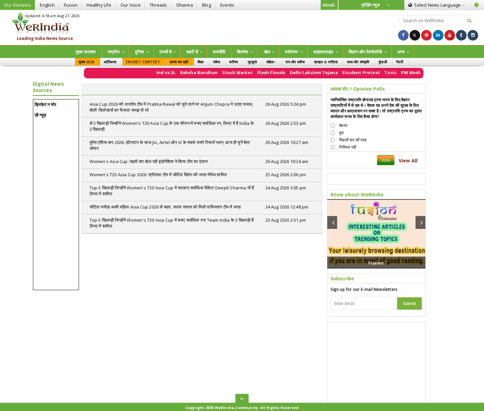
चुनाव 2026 (86, 61)
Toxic (384, 72)
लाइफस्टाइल (324, 52)
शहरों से (192, 52)
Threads (158, 5)
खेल (267, 52)
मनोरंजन (292, 52)
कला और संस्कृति (358, 61)
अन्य (401, 52)
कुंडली (383, 61)
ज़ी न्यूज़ (40, 115)
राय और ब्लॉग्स (295, 61)
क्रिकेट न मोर (46, 104)
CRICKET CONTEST (143, 61)
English (47, 5)
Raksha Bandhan (192, 72)
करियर (233, 61)
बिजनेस (243, 52)
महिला (270, 61)
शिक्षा (200, 61)
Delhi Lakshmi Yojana (307, 72)
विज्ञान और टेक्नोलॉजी (366, 52)
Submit (409, 303)
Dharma (184, 5)
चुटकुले (252, 61)
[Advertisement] (242, 27)
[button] (332, 222)
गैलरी (399, 61)
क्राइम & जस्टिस (325, 61)
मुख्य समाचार (86, 52)
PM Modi (404, 72)
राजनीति (219, 52)
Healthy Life (99, 5)
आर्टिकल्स (110, 61)
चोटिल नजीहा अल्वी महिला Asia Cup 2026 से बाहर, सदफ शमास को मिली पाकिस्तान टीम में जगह (165, 207)
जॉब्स (216, 61)
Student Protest (355, 72)
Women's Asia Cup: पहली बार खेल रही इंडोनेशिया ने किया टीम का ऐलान (149, 161)
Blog (206, 5)
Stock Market (231, 72)
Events (227, 5)
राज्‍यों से (165, 52)
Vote (385, 160)
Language (438, 5)
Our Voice (131, 5)
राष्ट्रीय (114, 52)
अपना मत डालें (179, 61)
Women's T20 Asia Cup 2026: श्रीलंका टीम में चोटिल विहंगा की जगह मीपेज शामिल (158, 175)
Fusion (70, 5)
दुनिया (140, 52)
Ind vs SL (159, 72)
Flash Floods (265, 72)
